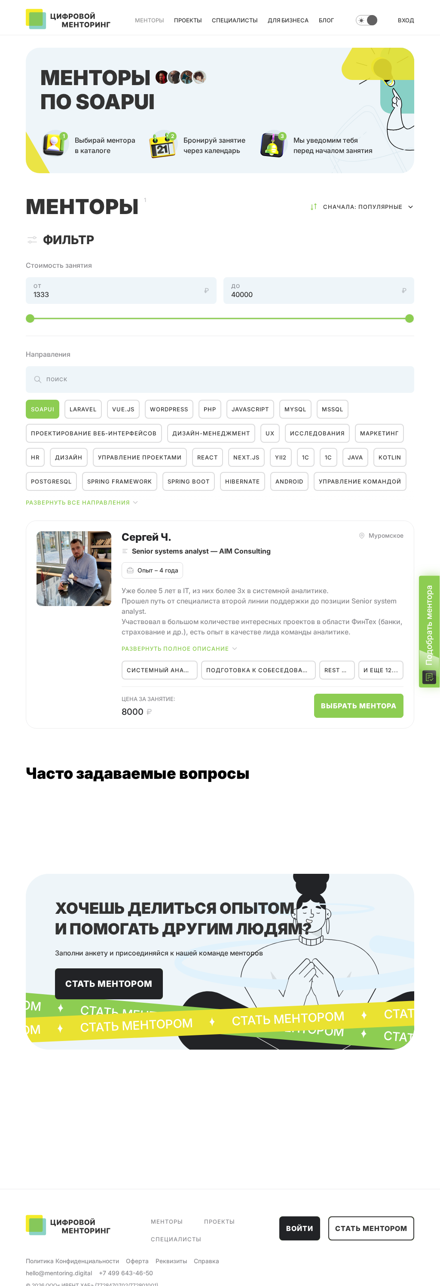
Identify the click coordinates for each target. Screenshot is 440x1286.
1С (305, 457)
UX (270, 433)
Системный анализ (162, 670)
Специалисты (234, 20)
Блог (326, 20)
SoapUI (42, 409)
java (355, 457)
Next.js (246, 457)
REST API (337, 670)
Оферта (137, 1261)
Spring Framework (119, 481)
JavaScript (250, 409)
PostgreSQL (51, 481)
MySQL (295, 409)
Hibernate (242, 481)
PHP (210, 409)
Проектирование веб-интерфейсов (94, 433)
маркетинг (379, 433)
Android (289, 481)
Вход (406, 20)
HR (35, 457)
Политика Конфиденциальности (72, 1261)
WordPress (169, 409)
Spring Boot (189, 481)
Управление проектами (140, 457)
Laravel (83, 409)
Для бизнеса (288, 20)
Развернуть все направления (78, 502)
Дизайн (68, 457)
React (207, 457)
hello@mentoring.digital (59, 1273)
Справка (206, 1261)
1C (328, 457)
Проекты (188, 20)
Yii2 (281, 457)
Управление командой (360, 481)
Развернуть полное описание (175, 648)
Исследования (317, 433)
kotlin (390, 457)
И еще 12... (381, 670)
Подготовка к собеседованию (261, 670)
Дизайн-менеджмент (211, 433)
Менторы (149, 20)
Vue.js (123, 409)
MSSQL (332, 409)
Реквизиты (171, 1261)
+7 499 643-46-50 (126, 1273)
